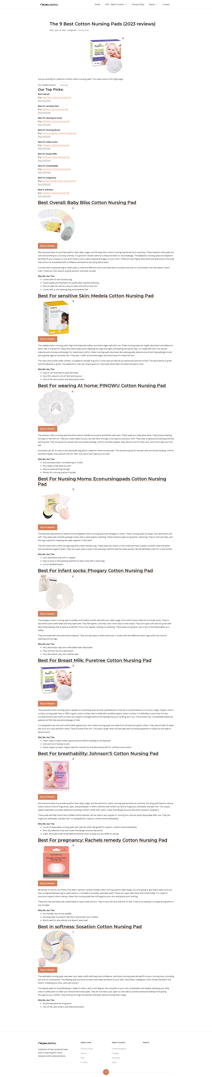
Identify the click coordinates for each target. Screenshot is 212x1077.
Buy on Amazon (47, 245)
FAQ (82, 1057)
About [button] (152, 4)
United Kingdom (119, 1048)
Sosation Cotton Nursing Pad (55, 193)
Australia (116, 1057)
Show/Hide (64, 85)
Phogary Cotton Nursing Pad (55, 145)
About (83, 1053)
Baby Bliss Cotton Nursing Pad (56, 97)
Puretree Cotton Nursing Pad (55, 157)
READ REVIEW (44, 100)
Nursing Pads (83, 30)
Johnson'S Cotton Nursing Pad (56, 169)
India (114, 1062)
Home (97, 4)
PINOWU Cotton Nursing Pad (55, 121)
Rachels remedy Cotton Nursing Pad (59, 181)
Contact (166, 4)
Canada (115, 1053)
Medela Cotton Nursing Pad (55, 109)
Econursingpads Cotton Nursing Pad (59, 133)
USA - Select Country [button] (115, 4)
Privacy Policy (138, 4)
